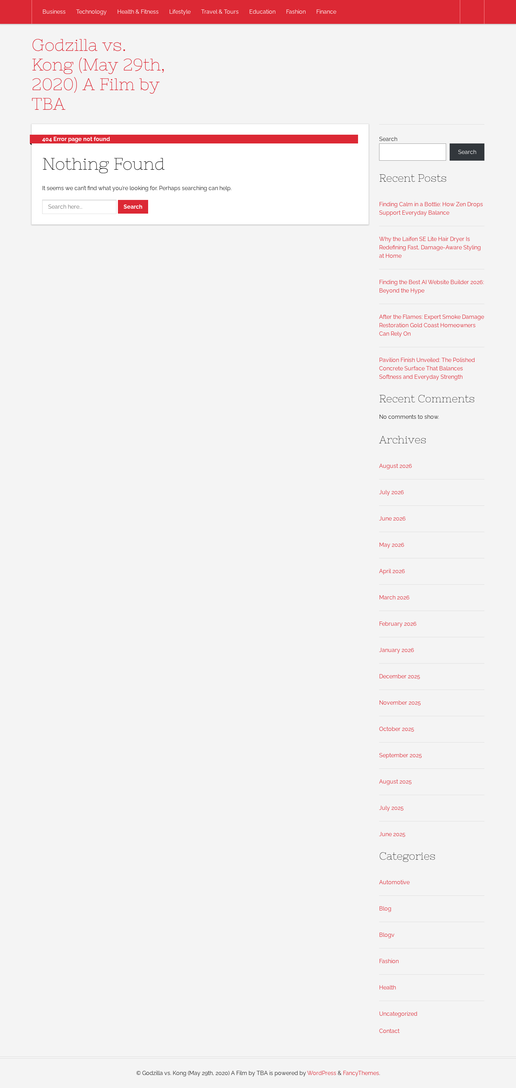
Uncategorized (398, 1013)
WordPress (321, 1073)
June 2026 (392, 518)
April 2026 (392, 571)
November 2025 (400, 702)
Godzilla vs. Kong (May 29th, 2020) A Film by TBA (98, 74)
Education (262, 11)
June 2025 (392, 834)
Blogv (387, 935)
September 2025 (400, 755)
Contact (389, 1031)
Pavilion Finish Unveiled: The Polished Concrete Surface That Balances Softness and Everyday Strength (427, 368)
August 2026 (395, 466)
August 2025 (395, 781)
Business (54, 11)
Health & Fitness (138, 11)
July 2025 (391, 808)
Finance (326, 11)
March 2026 (394, 597)
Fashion (296, 11)
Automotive (394, 882)
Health (387, 987)
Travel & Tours (220, 11)
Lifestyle (180, 11)
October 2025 (396, 729)
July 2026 (391, 492)
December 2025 (399, 676)
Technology (91, 11)
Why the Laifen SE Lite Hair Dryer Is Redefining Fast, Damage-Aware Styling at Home (430, 247)
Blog (385, 908)
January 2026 (396, 650)
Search (388, 139)
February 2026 (398, 623)
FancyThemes (361, 1073)
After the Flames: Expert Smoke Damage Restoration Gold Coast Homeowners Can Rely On (431, 325)
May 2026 (391, 545)
